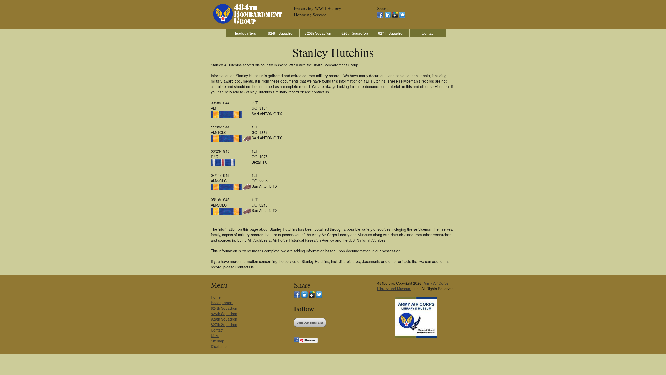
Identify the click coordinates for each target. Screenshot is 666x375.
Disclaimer (219, 346)
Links (215, 335)
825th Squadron (318, 33)
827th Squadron (391, 33)
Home (216, 297)
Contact (428, 33)
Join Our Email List (310, 322)
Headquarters (244, 33)
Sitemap (217, 340)
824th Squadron (281, 33)
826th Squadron (354, 33)
